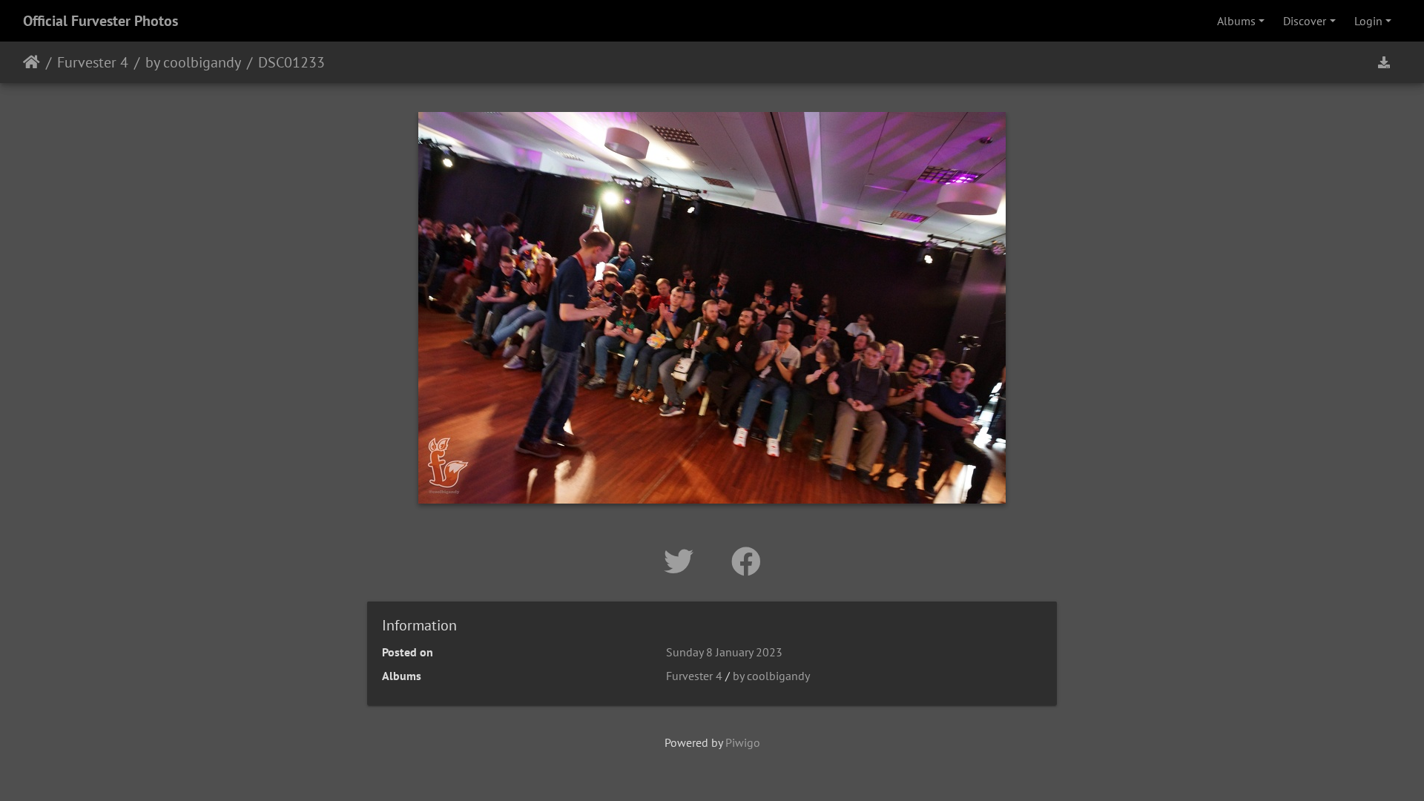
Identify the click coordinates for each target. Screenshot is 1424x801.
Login (1368, 20)
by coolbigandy (193, 62)
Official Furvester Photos (100, 20)
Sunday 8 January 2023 (724, 652)
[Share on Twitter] (682, 561)
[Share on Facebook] (746, 561)
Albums (1236, 20)
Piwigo (742, 742)
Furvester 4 (92, 62)
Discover (1304, 20)
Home (31, 62)
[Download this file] (1384, 62)
